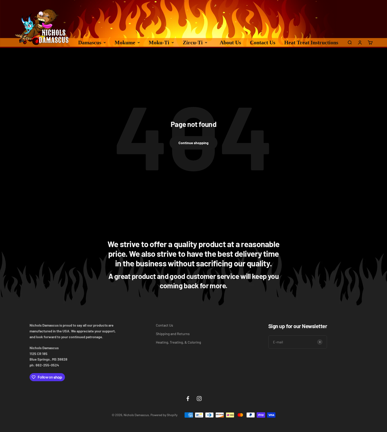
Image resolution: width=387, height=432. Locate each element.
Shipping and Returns (173, 333)
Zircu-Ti (193, 42)
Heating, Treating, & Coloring (178, 342)
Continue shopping (193, 143)
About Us (230, 42)
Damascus (89, 42)
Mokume (125, 42)
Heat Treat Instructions (311, 42)
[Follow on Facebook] (188, 399)
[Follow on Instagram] (199, 399)
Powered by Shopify (163, 415)
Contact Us (262, 42)
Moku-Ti (159, 42)
